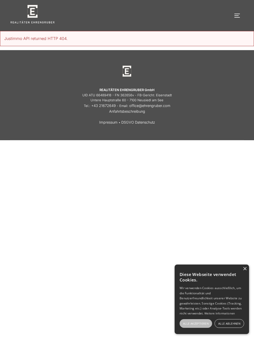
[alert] (212, 299)
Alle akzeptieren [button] (196, 323)
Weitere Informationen (219, 313)
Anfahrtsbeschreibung (127, 111)
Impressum (108, 122)
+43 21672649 (103, 105)
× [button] (245, 269)
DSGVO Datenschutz (138, 122)
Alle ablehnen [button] (229, 323)
